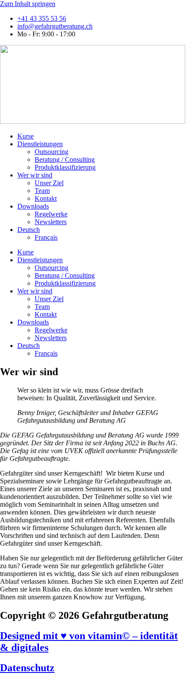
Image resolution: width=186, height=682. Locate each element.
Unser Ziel (49, 183)
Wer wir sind (34, 175)
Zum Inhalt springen (27, 3)
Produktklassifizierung (65, 167)
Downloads (33, 206)
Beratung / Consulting (65, 159)
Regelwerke (51, 214)
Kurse (25, 136)
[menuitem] (28, 229)
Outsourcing (51, 151)
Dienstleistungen (40, 144)
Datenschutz (27, 667)
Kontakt (46, 198)
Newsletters (51, 221)
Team (42, 190)
